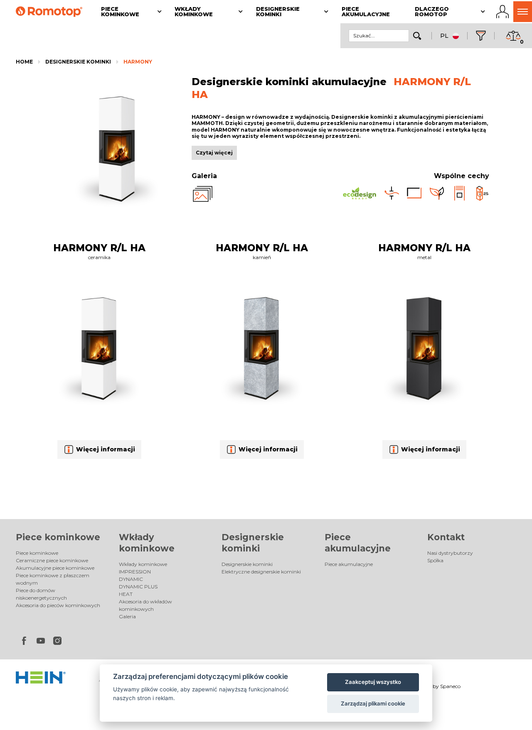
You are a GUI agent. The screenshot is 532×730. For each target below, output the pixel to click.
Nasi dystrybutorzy (450, 553)
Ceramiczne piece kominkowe (52, 560)
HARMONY (137, 62)
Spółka (435, 560)
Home (24, 62)
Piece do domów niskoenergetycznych (41, 594)
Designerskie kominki (78, 62)
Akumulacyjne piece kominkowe (55, 568)
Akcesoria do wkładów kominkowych (145, 605)
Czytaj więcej (214, 152)
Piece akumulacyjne (349, 564)
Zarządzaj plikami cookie (373, 703)
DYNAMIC (131, 579)
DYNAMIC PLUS (138, 586)
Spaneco (450, 686)
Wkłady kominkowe (143, 564)
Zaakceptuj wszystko (373, 682)
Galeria (127, 616)
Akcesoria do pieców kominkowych (58, 605)
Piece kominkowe (58, 537)
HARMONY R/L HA (99, 248)
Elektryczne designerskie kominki (261, 571)
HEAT (126, 594)
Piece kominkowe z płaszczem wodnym (52, 579)
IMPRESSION (135, 571)
